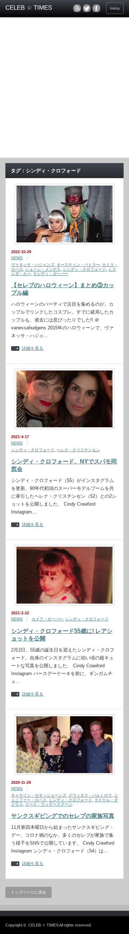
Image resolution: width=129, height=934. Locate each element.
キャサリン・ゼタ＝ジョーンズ (38, 795)
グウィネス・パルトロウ (90, 795)
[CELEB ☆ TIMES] (31, 7)
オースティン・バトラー (78, 264)
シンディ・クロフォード (84, 269)
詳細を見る (32, 348)
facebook (96, 8)
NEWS (17, 258)
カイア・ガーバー (47, 619)
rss (77, 8)
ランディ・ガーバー (50, 273)
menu (115, 8)
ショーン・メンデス (43, 269)
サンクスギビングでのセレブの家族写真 (62, 816)
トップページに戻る (28, 892)
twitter (87, 8)
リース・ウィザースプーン (48, 804)
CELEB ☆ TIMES (43, 925)
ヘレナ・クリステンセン (78, 450)
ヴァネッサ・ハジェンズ (32, 264)
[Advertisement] (64, 89)
